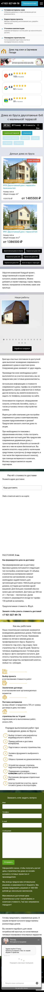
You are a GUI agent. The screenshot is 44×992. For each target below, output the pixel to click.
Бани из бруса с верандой (30, 263)
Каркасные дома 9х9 (12, 263)
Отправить (8, 862)
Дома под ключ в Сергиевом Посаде (23, 51)
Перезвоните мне (29, 3)
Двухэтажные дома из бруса (13, 251)
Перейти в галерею (21, 349)
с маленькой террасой (11, 133)
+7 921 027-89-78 (10, 3)
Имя (4, 803)
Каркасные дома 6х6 (33, 251)
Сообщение (6, 831)
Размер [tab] (17, 125)
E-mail (4, 821)
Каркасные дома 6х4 (13, 257)
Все (37, 128)
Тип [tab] (8, 125)
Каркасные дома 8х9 (31, 257)
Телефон (5, 812)
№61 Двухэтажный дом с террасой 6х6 (20, 232)
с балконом (27, 133)
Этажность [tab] (30, 125)
